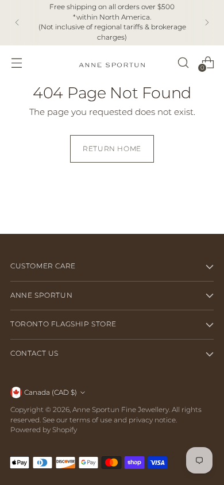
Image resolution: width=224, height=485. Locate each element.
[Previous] (17, 22)
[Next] (206, 22)
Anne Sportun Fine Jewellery (120, 410)
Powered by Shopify (43, 430)
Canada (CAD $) (50, 392)
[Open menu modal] (16, 62)
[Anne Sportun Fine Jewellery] (112, 62)
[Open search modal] (183, 62)
